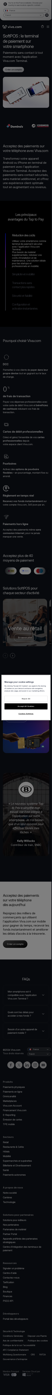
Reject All (26, 699)
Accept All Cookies (26, 706)
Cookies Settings (26, 714)
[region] (26, 697)
